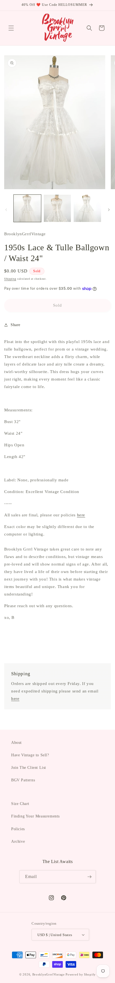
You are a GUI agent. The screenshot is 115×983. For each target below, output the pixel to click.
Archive (18, 841)
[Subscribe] (89, 876)
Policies (18, 829)
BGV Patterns (23, 780)
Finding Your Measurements (35, 816)
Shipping (10, 278)
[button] (11, 28)
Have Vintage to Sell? (30, 755)
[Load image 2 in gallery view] (57, 208)
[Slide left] (6, 210)
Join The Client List (28, 768)
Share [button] (15, 325)
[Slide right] (109, 210)
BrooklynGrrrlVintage (48, 974)
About (16, 743)
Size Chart (20, 804)
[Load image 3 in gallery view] (87, 208)
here (81, 515)
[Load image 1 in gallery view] (27, 208)
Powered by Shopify (81, 974)
